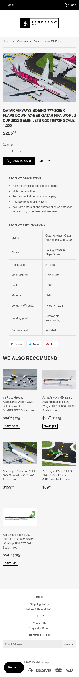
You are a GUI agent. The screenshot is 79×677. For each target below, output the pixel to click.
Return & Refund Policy (40, 609)
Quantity (8, 144)
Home (6, 41)
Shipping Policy (39, 604)
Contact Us (39, 623)
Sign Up (69, 644)
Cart (73, 5)
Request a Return (39, 628)
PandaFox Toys (40, 662)
